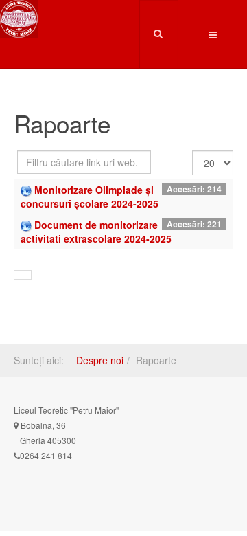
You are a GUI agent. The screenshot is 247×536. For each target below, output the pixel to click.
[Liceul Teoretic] (19, 19)
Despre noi (100, 360)
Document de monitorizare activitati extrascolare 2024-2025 (96, 231)
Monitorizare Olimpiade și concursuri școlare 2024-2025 (89, 196)
